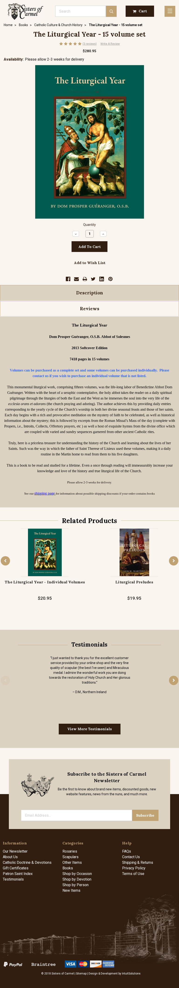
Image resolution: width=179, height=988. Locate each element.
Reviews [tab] (89, 308)
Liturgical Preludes (134, 582)
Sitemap (81, 973)
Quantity (89, 225)
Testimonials (13, 879)
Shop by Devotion (76, 879)
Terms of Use (133, 873)
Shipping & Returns (137, 862)
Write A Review (110, 43)
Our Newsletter (15, 851)
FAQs (126, 851)
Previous (5, 561)
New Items (71, 890)
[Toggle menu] (170, 11)
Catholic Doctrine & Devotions (27, 862)
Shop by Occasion (77, 873)
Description (89, 293)
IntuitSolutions (131, 973)
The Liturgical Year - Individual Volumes (45, 582)
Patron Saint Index (18, 873)
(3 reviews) (90, 43)
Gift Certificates (15, 868)
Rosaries (69, 851)
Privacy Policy (133, 868)
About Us (10, 857)
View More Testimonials (89, 729)
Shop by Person (75, 885)
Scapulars (70, 857)
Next (173, 561)
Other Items (72, 862)
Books (67, 868)
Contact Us (131, 857)
